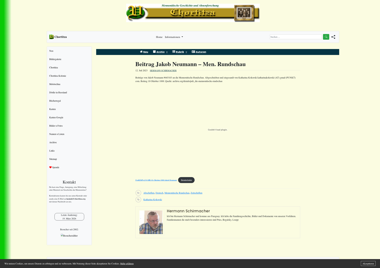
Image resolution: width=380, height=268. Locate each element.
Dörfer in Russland (58, 92)
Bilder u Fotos (56, 125)
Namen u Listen (56, 133)
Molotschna (54, 84)
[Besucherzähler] (69, 235)
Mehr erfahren (127, 263)
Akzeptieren (368, 263)
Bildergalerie (55, 59)
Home (159, 37)
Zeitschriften (196, 192)
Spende (55, 167)
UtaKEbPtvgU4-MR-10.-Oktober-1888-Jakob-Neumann (156, 180)
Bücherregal (55, 100)
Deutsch (159, 192)
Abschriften (148, 192)
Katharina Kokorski (152, 199)
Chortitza (53, 67)
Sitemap (53, 158)
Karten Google (56, 117)
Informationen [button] (173, 37)
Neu (51, 50)
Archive (53, 142)
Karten (52, 109)
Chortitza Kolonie (57, 75)
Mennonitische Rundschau (176, 192)
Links (52, 150)
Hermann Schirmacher (163, 70)
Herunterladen (186, 180)
